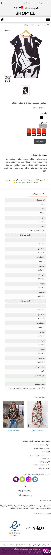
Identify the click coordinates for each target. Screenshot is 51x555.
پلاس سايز (43, 168)
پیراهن (19, 159)
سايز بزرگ (9, 165)
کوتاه (34, 162)
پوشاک (17, 165)
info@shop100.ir (26, 495)
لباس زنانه (43, 165)
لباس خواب (8, 168)
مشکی (32, 159)
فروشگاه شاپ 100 (23, 162)
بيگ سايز (34, 168)
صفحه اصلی (41, 25)
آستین (40, 162)
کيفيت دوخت (10, 162)
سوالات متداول (26, 490)
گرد (46, 162)
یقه (6, 159)
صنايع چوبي (18, 168)
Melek (25, 159)
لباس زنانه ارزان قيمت (30, 165)
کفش (44, 171)
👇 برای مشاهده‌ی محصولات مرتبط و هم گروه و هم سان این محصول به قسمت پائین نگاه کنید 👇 (25, 181)
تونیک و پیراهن (29, 25)
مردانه (27, 168)
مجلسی (12, 159)
